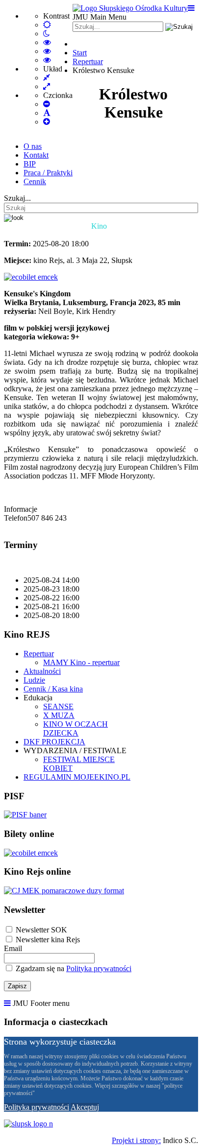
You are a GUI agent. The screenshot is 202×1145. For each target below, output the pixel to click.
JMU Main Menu (99, 17)
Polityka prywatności (98, 968)
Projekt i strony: (136, 1140)
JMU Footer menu (41, 1003)
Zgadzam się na (72, 968)
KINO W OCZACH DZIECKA (75, 728)
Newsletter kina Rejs (48, 939)
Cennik (35, 181)
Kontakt (36, 155)
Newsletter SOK (41, 930)
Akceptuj (85, 1107)
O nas (33, 146)
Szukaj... (17, 198)
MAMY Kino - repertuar (81, 662)
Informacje (20, 509)
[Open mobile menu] (191, 8)
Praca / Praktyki (48, 172)
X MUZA (59, 715)
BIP (30, 164)
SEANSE (58, 706)
